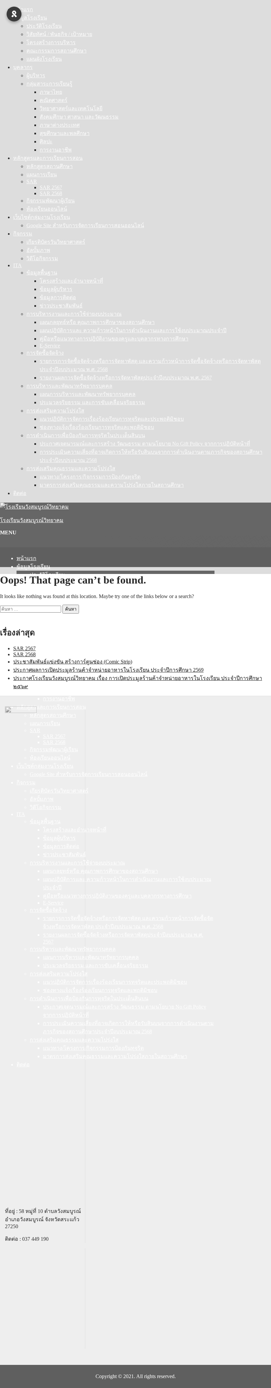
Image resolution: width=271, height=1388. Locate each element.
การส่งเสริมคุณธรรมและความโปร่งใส (70, 468)
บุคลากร (23, 67)
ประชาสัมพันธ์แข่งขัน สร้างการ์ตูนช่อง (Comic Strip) (72, 661)
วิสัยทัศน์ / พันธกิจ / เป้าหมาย (59, 34)
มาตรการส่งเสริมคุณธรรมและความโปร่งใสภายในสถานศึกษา (112, 485)
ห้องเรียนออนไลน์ (46, 209)
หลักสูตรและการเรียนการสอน (48, 158)
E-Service (50, 345)
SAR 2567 (51, 187)
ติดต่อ (19, 493)
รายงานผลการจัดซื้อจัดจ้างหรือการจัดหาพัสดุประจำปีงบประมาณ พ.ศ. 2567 (126, 377)
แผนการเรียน (41, 174)
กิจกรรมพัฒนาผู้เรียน (50, 200)
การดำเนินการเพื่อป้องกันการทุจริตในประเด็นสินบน (85, 435)
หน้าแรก (23, 9)
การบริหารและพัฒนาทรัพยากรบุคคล (69, 386)
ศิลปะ (46, 141)
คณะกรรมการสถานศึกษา (56, 50)
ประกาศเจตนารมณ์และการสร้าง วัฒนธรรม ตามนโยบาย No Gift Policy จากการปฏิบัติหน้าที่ (145, 443)
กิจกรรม (22, 233)
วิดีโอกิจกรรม (42, 258)
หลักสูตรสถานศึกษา (49, 166)
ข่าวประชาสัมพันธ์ (61, 305)
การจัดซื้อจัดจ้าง (45, 353)
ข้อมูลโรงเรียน (30, 17)
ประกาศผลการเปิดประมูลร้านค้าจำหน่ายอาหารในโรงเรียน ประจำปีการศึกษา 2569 (108, 670)
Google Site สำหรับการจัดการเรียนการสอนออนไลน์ (85, 225)
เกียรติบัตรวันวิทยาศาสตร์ (55, 242)
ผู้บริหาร (35, 75)
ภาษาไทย (51, 92)
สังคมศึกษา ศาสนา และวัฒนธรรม (79, 117)
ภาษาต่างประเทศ (60, 125)
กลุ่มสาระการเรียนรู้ (49, 84)
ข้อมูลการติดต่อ (58, 297)
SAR (31, 181)
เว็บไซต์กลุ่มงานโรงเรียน (41, 217)
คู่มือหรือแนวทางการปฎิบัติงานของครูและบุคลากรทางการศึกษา (114, 338)
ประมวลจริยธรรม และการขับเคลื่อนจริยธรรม (92, 402)
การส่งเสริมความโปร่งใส (55, 410)
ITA (17, 265)
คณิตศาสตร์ (53, 100)
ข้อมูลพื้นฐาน (41, 272)
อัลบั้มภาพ (38, 250)
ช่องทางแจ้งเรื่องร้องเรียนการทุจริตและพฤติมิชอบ (97, 427)
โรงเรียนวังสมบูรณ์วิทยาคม (31, 520)
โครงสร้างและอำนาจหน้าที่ (71, 281)
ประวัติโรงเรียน (44, 26)
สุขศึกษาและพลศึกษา (65, 133)
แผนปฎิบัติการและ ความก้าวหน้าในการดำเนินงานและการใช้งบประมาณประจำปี (133, 330)
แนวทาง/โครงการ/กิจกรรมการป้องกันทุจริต (90, 477)
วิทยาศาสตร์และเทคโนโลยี (71, 108)
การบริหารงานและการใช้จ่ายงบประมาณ (74, 314)
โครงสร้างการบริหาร (51, 42)
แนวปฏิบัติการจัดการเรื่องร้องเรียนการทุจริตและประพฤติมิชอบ (112, 419)
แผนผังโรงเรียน (44, 59)
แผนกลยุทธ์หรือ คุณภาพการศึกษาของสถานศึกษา (97, 322)
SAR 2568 (51, 193)
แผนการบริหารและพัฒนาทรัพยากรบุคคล (88, 394)
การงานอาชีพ (56, 150)
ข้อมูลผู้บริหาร (56, 289)
